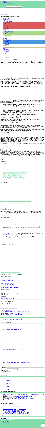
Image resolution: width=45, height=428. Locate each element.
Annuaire (5, 2)
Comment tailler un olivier (7, 283)
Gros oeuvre (8, 56)
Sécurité (7, 43)
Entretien (7, 41)
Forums (6, 49)
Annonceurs (5, 423)
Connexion (3, 297)
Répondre (5, 229)
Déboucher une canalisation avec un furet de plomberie (13, 349)
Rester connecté (6, 295)
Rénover (7, 23)
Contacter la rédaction (8, 3)
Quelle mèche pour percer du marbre (9, 287)
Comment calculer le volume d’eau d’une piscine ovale (12, 273)
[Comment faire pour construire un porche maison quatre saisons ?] (4, 333)
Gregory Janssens (6, 394)
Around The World (9, 47)
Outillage (7, 54)
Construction (8, 40)
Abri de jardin (8, 34)
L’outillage (7, 22)
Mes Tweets (3, 418)
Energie (6, 26)
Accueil (4, 1)
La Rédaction (6, 422)
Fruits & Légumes (9, 32)
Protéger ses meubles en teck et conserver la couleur (15, 176)
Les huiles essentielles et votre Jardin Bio (9, 305)
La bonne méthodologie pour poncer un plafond (12, 329)
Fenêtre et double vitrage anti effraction (10, 272)
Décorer (6, 36)
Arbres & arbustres (9, 33)
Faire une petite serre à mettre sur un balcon (13, 177)
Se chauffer (7, 24)
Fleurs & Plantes (9, 31)
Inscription (3, 298)
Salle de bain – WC (9, 27)
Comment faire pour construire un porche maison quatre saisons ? (15, 336)
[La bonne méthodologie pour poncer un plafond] (4, 327)
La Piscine (6, 39)
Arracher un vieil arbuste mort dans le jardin (18, 400)
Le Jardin (5, 30)
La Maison (8, 21)
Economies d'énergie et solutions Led (8, 308)
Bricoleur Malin (3, 14)
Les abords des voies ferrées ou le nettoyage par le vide (15, 172)
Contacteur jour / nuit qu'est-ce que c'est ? (12, 413)
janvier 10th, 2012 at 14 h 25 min (12, 233)
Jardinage (7, 50)
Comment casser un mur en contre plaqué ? (13, 412)
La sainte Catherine (7, 169)
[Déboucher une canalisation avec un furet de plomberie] (4, 347)
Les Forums (5, 421)
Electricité (7, 52)
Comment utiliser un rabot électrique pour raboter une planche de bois (16, 362)
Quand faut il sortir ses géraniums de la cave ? (13, 175)
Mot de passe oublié (11, 298)
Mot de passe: (4, 294)
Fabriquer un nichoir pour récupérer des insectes (14, 178)
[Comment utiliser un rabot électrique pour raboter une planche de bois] (4, 360)
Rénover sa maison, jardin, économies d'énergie (11, 314)
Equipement (7, 42)
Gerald (4, 222)
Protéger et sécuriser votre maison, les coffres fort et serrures (14, 311)
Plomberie (7, 53)
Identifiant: (4, 293)
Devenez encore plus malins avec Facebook (11, 316)
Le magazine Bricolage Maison (9, 4)
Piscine (6, 51)
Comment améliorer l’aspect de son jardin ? (12, 179)
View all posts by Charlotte (7, 214)
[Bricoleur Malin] (8, 13)
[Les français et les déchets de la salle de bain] (7, 198)
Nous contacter (6, 424)
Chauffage (7, 57)
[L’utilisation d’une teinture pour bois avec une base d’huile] (4, 353)
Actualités (6, 45)
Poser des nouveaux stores (7, 280)
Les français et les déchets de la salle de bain (15, 201)
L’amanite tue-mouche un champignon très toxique (14, 174)
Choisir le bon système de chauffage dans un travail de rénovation (15, 342)
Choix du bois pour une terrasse (8, 285)
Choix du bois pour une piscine (7, 284)
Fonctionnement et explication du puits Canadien (20, 396)
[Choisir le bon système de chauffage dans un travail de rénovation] (4, 340)
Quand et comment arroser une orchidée (25, 398)
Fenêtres (7, 28)
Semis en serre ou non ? (6, 281)
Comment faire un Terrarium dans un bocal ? (13, 173)
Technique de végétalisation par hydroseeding (13, 171)
